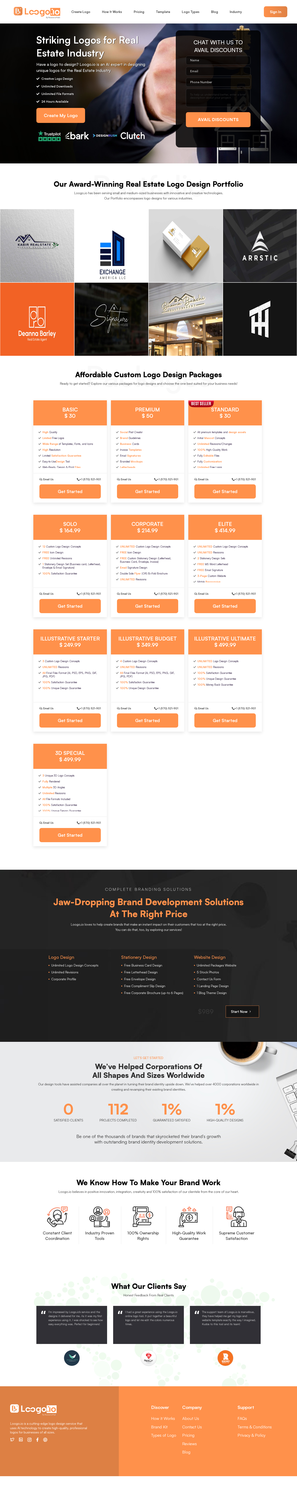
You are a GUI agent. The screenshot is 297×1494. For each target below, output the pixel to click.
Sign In (275, 12)
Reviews (189, 1443)
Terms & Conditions (255, 1426)
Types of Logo (163, 1435)
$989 (206, 1011)
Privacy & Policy (251, 1435)
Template (163, 12)
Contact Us (192, 1426)
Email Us (48, 479)
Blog (214, 12)
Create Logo (80, 12)
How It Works (112, 12)
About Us (190, 1418)
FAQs (242, 1418)
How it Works (163, 1418)
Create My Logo (61, 115)
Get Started (70, 491)
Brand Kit (159, 1426)
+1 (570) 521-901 (90, 479)
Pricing (139, 12)
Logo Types (190, 12)
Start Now (240, 1011)
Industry (236, 12)
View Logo (37, 245)
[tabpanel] (71, 1336)
